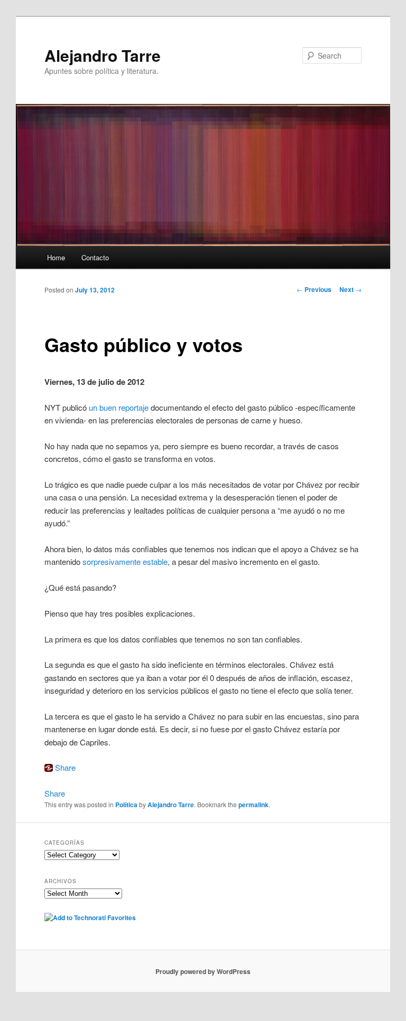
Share (65, 767)
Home (56, 257)
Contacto (95, 257)
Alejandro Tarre (102, 55)
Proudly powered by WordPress (203, 971)
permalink (253, 804)
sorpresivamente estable (125, 561)
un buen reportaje (119, 407)
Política (126, 804)
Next (350, 289)
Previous (314, 289)
